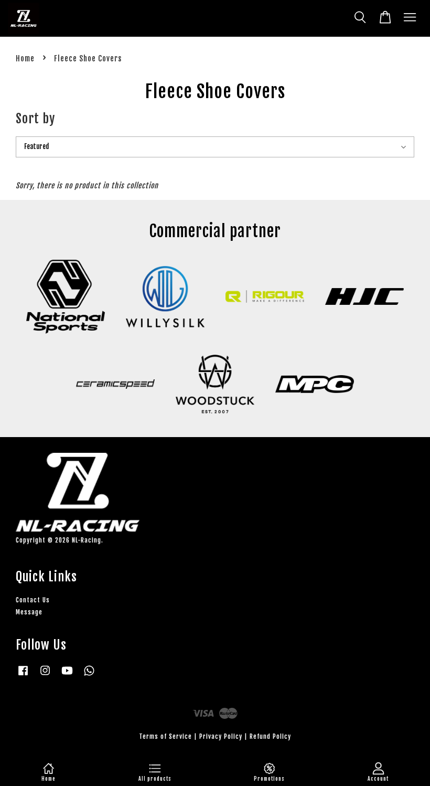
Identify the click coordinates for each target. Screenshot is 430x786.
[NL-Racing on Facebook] (23, 675)
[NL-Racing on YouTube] (67, 675)
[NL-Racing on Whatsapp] (89, 675)
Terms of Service (165, 736)
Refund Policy (270, 736)
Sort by (35, 118)
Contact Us (33, 600)
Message (29, 612)
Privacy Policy (220, 736)
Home (25, 58)
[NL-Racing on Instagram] (45, 675)
